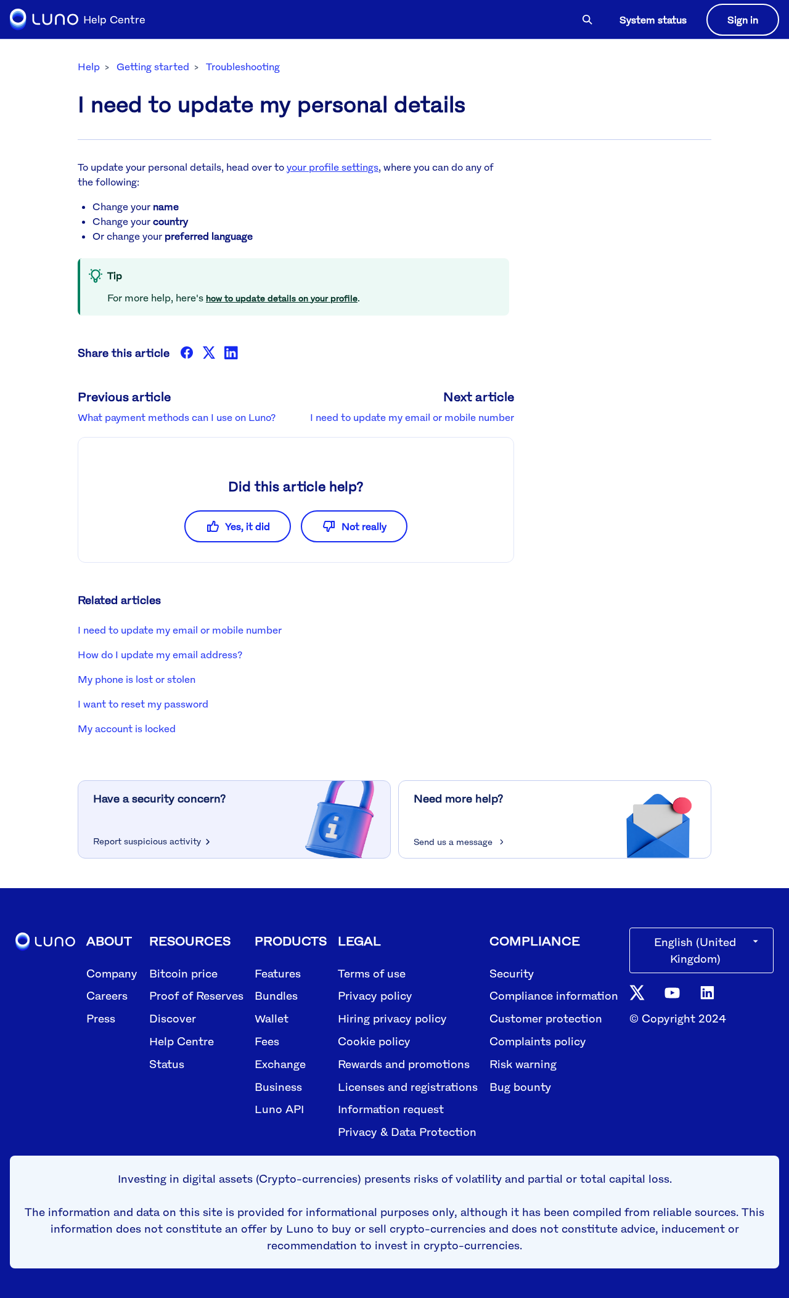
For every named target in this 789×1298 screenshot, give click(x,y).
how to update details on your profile (282, 298)
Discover (172, 1018)
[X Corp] (209, 352)
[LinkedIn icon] (707, 991)
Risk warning (523, 1064)
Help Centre (181, 1041)
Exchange (280, 1064)
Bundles (276, 995)
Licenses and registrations (408, 1086)
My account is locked (127, 728)
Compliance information (553, 995)
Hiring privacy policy (392, 1018)
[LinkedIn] (231, 352)
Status (166, 1064)
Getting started (153, 66)
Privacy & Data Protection (407, 1131)
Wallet (271, 1018)
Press (100, 1018)
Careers (107, 995)
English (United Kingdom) (695, 950)
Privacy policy (375, 995)
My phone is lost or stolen (136, 679)
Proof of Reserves (196, 995)
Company (111, 973)
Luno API (279, 1109)
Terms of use (372, 973)
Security (511, 973)
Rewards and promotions (404, 1064)
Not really (363, 526)
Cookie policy (374, 1041)
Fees (267, 1041)
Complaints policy (537, 1041)
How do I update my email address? (160, 654)
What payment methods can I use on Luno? (177, 417)
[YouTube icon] (672, 992)
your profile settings (332, 167)
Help (89, 66)
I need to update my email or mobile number (412, 417)
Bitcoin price (183, 973)
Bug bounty (520, 1086)
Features (278, 973)
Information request (391, 1109)
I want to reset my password (143, 704)
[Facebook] (186, 352)
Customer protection (545, 1018)
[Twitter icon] (637, 991)
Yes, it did (247, 526)
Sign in (742, 20)
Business (278, 1086)
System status (653, 20)
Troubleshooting (243, 66)
